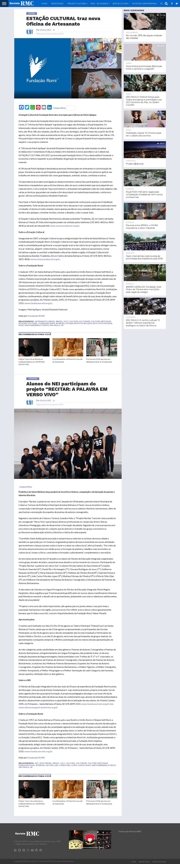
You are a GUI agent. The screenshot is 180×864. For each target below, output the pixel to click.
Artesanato (41, 321)
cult (66, 321)
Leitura (49, 765)
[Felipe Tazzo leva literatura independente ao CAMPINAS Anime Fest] (34, 355)
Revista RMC (57, 3)
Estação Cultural (28, 323)
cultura (73, 321)
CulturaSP (84, 321)
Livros (81, 765)
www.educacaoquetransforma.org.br (38, 707)
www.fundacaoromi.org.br (38, 303)
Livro (74, 765)
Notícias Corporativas (144, 3)
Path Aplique (105, 323)
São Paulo (55, 325)
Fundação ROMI (36, 315)
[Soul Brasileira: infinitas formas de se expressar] (67, 355)
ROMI (21, 325)
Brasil (52, 321)
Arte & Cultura (159, 862)
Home (44, 3)
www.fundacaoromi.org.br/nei (97, 704)
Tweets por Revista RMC (129, 831)
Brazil (59, 321)
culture (95, 321)
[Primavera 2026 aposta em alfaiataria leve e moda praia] (101, 355)
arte (42, 763)
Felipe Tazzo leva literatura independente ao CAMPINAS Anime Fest (32, 361)
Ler (56, 765)
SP (62, 325)
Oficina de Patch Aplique (79, 323)
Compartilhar (59, 108)
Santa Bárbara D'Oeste (36, 325)
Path (95, 323)
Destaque (106, 321)
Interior (60, 323)
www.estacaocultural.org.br (64, 225)
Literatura (64, 765)
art (37, 763)
